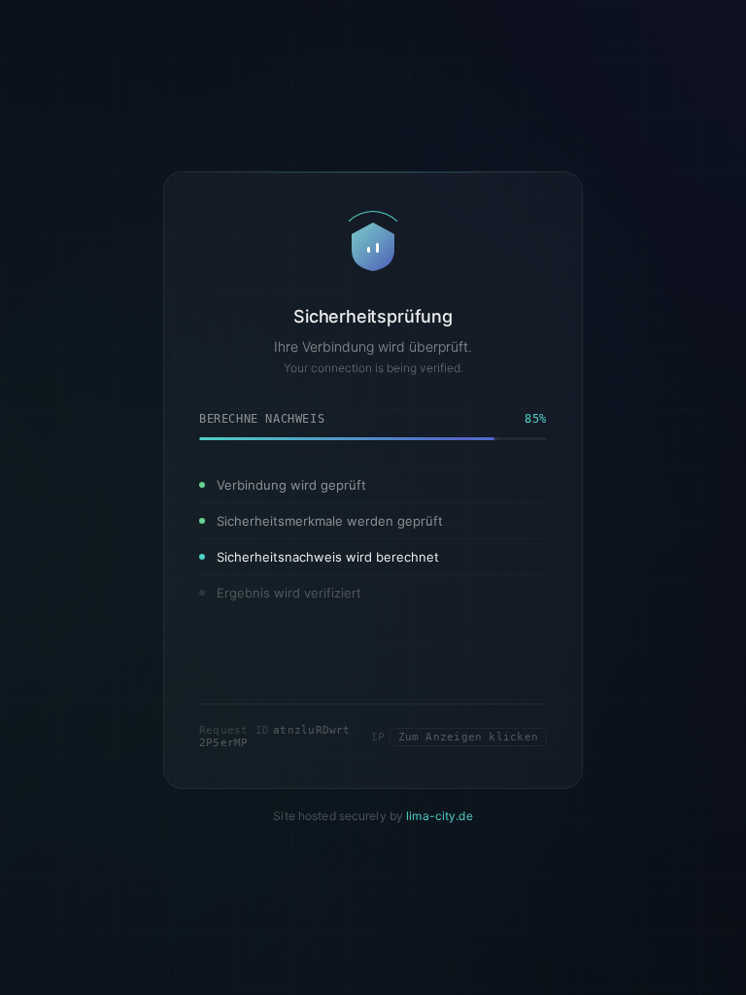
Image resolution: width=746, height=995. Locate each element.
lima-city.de (439, 862)
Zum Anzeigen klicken (468, 783)
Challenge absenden (373, 706)
